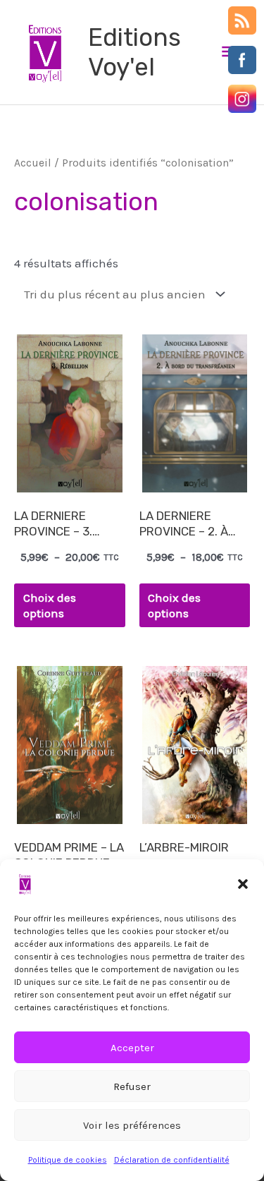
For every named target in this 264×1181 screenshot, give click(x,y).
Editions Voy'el (134, 52)
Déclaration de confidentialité (172, 1160)
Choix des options (49, 605)
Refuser (132, 1086)
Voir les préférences (132, 1125)
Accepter (132, 1047)
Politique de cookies (67, 1160)
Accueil (32, 163)
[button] (243, 884)
